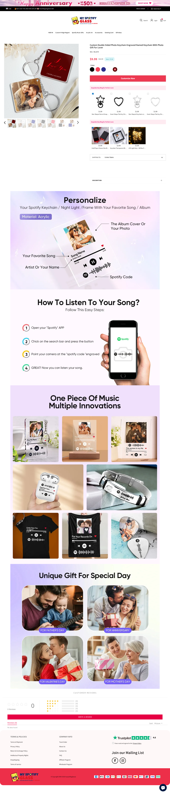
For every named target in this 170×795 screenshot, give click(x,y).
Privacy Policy (15, 746)
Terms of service (15, 764)
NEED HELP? (157, 9)
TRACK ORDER (140, 9)
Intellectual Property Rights (19, 755)
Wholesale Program (65, 764)
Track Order (63, 742)
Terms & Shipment (16, 742)
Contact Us (62, 751)
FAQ (60, 755)
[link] (62, 32)
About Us (62, 746)
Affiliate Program (65, 760)
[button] (143, 20)
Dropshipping (14, 760)
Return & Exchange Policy (19, 751)
